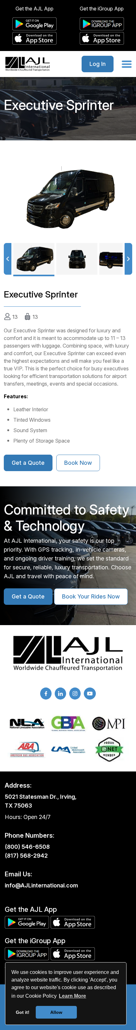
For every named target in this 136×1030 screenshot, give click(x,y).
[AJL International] (27, 64)
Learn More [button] (72, 996)
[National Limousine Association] (27, 723)
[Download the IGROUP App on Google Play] (102, 23)
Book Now (78, 462)
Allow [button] (56, 1012)
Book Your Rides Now (91, 596)
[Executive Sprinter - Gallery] (68, 199)
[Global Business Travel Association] (68, 723)
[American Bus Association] (27, 749)
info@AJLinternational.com (41, 885)
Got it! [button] (22, 1012)
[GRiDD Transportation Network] (109, 749)
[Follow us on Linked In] (60, 694)
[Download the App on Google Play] (34, 23)
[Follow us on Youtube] (90, 694)
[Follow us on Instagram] (75, 694)
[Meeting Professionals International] (109, 723)
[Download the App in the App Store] (34, 38)
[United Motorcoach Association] (68, 749)
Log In (98, 64)
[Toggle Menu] (126, 64)
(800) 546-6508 (27, 846)
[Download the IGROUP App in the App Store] (102, 38)
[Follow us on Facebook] (46, 694)
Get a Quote (28, 462)
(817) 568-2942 (26, 855)
